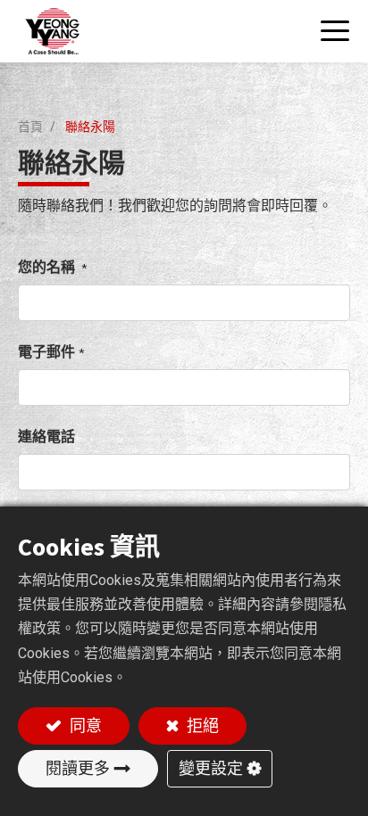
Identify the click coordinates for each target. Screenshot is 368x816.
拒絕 (201, 725)
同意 (84, 725)
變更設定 (211, 768)
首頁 (30, 127)
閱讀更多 (78, 768)
